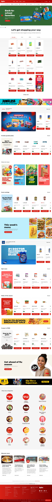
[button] (48, 500)
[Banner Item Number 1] (2, 27)
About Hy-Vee (23, 488)
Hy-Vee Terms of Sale (32, 483)
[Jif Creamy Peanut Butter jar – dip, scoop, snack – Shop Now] (40, 83)
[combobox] (38, 1)
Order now (4, 475)
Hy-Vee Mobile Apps (33, 491)
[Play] (18, 255)
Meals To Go (15, 489)
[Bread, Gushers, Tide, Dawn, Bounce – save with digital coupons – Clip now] (7, 174)
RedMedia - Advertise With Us (25, 489)
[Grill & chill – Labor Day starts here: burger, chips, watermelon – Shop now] (19, 174)
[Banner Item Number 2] (3, 27)
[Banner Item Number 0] (1, 27)
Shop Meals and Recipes (33, 490)
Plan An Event (15, 496)
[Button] (0, 27)
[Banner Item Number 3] (4, 27)
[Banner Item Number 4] (5, 27)
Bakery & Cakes (15, 492)
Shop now (41, 475)
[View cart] (49, 1)
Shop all (48, 135)
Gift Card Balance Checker (8, 492)
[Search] (42, 1)
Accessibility (29, 501)
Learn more (17, 475)
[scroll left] (2, 15)
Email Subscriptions (7, 489)
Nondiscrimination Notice (24, 501)
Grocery (15, 488)
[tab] (13, 37)
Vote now (28, 475)
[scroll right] (50, 15)
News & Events (24, 492)
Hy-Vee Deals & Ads (33, 488)
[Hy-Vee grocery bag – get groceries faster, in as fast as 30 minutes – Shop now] (44, 174)
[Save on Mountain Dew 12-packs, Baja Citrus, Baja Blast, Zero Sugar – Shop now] (31, 174)
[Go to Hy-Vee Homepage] (3, 1)
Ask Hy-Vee (6, 488)
